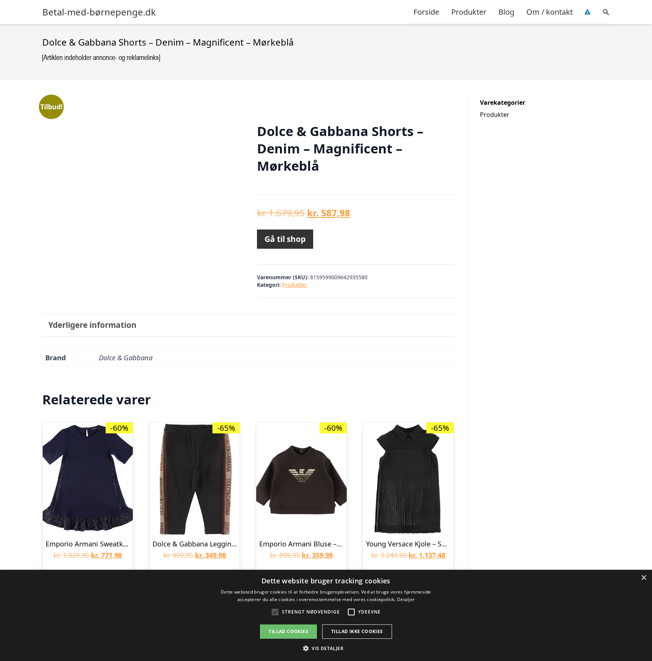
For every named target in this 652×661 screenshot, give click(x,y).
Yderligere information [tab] (92, 325)
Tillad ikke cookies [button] (357, 631)
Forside (426, 12)
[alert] (326, 615)
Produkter (468, 12)
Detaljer (406, 599)
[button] (326, 648)
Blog (506, 12)
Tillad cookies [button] (288, 631)
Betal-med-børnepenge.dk (99, 12)
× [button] (643, 578)
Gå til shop (285, 239)
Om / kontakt (549, 12)
